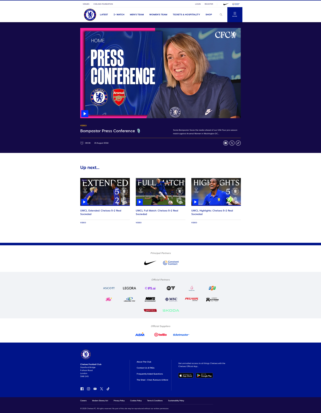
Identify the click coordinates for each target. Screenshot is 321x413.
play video (85, 29)
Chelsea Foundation (103, 4)
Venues (86, 4)
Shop (209, 15)
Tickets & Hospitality (186, 15)
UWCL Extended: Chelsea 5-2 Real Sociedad (100, 212)
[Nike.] (226, 4)
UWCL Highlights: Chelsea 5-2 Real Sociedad (212, 212)
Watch (120, 15)
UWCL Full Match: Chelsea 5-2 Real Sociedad (157, 212)
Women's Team (158, 15)
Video (83, 223)
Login (198, 4)
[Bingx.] (236, 4)
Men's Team (137, 15)
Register (209, 4)
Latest (104, 15)
